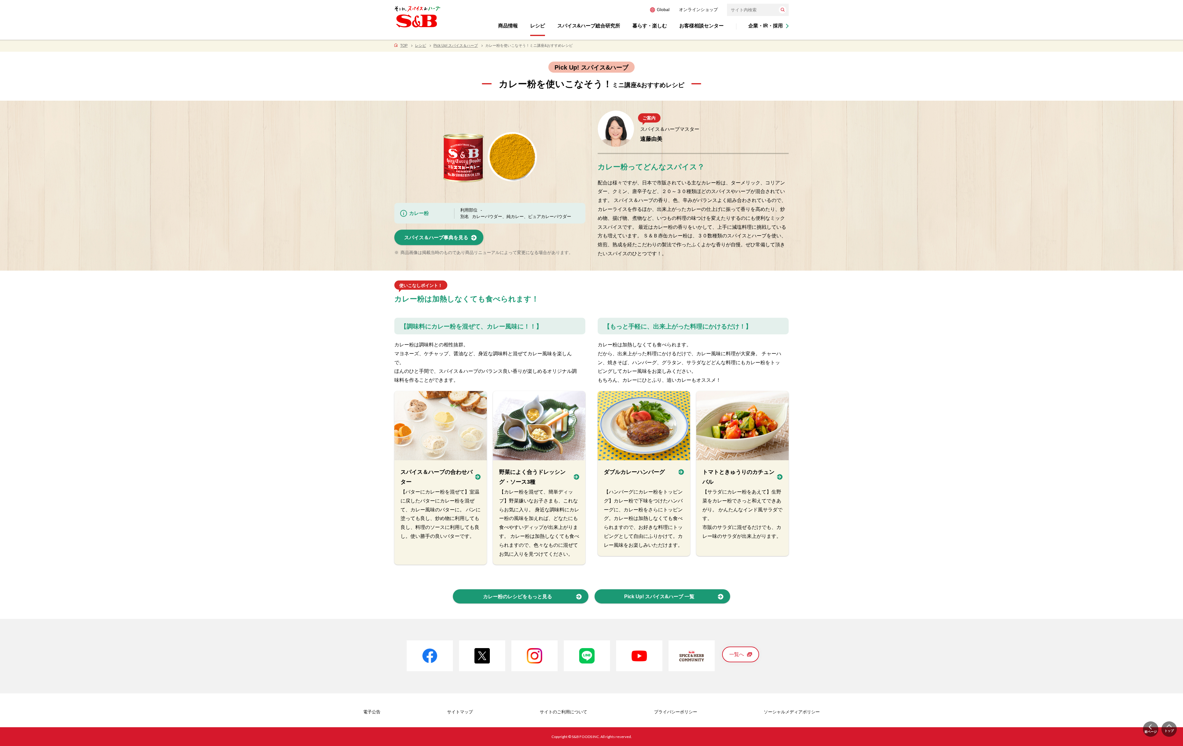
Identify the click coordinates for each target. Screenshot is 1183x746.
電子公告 (371, 711)
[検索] (782, 10)
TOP (404, 45)
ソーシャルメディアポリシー (792, 711)
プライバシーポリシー (675, 711)
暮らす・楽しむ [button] (649, 25)
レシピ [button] (537, 25)
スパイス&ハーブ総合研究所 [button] (588, 25)
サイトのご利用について (563, 711)
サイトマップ (460, 711)
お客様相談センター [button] (701, 25)
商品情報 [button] (508, 25)
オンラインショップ (698, 9)
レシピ (420, 45)
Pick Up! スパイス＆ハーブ (455, 45)
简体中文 (678, 9)
